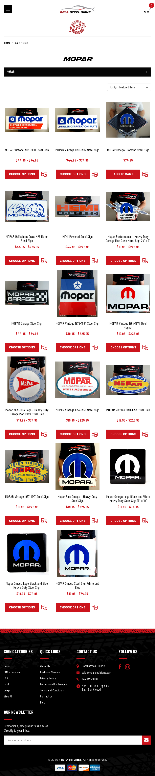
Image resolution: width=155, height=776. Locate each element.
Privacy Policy (48, 678)
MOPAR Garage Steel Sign (27, 323)
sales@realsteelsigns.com (96, 672)
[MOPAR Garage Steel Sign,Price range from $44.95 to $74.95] (27, 293)
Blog (42, 702)
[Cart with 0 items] (145, 8)
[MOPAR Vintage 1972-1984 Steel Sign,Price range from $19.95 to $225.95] (77, 293)
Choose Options (22, 174)
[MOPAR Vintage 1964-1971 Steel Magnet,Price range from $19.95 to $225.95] (128, 293)
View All (8, 696)
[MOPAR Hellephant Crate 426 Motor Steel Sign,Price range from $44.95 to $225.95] (27, 206)
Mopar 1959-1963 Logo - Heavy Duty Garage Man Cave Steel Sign (26, 412)
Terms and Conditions (52, 690)
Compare (44, 174)
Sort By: (113, 87)
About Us (45, 666)
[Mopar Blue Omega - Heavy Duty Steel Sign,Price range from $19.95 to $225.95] (77, 466)
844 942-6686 (90, 679)
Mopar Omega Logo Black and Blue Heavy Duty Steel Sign (27, 585)
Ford (6, 684)
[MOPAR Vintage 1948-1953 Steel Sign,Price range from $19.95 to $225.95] (128, 379)
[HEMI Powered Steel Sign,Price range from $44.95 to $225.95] (77, 206)
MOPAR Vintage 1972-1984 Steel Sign (77, 323)
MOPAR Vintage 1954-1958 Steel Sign (77, 410)
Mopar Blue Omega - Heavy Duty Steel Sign (77, 498)
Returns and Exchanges (53, 684)
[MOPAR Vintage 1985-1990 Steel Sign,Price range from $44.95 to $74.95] (27, 119)
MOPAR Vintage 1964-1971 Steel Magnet (128, 325)
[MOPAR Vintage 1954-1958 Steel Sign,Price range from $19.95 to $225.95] (77, 379)
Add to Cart (123, 174)
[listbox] (134, 87)
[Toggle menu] (8, 9)
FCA (6, 678)
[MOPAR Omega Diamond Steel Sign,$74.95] (128, 119)
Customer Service (50, 672)
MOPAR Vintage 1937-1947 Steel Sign (27, 496)
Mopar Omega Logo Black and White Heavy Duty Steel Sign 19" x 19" (128, 498)
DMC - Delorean (12, 672)
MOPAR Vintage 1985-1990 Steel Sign (27, 150)
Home (7, 666)
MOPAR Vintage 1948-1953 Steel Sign (128, 410)
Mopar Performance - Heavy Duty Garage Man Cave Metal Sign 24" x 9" (128, 238)
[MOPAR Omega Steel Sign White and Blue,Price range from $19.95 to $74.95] (77, 553)
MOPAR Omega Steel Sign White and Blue (77, 585)
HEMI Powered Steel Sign (77, 236)
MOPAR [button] (10, 71)
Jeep (7, 690)
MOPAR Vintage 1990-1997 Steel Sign (77, 150)
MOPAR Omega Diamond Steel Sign (128, 150)
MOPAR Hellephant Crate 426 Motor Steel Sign (27, 238)
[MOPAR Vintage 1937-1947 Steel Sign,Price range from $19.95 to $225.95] (27, 466)
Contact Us (46, 696)
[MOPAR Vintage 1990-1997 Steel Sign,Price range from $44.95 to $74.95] (77, 119)
